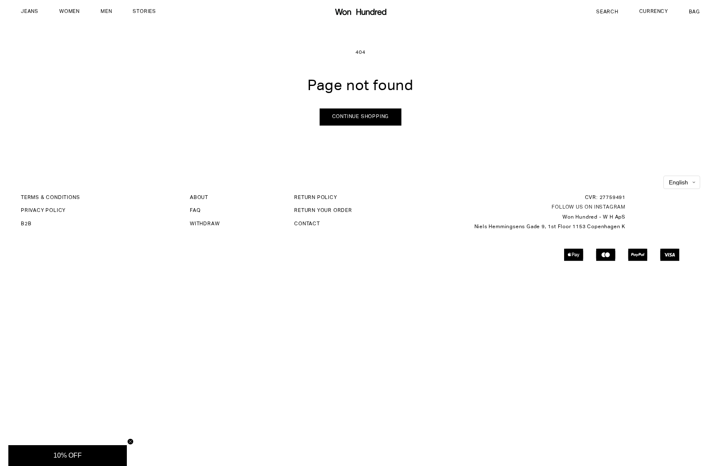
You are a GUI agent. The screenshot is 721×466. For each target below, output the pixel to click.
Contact (307, 224)
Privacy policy (43, 210)
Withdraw (204, 224)
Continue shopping (360, 116)
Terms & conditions (50, 197)
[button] (29, 12)
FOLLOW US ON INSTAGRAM (588, 207)
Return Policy (315, 197)
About (199, 197)
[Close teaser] (130, 441)
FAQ (195, 210)
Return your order (323, 210)
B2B (26, 224)
